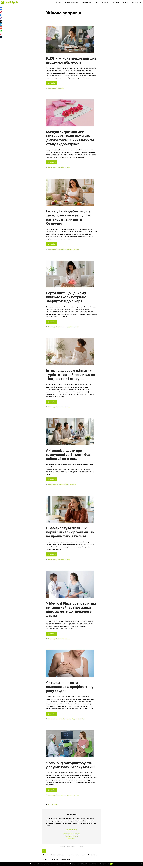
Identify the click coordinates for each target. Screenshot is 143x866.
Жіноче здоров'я (52, 88)
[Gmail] (1, 28)
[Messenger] (1, 15)
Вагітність (51, 484)
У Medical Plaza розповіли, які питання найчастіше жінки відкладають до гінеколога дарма (71, 609)
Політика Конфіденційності (71, 834)
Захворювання (87, 2)
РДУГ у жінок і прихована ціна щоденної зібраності (71, 60)
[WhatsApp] (1, 31)
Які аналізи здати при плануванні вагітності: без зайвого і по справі (68, 455)
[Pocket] (1, 34)
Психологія (105, 2)
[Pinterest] (1, 12)
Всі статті (116, 2)
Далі (56, 804)
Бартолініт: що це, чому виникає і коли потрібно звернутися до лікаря (66, 297)
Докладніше (52, 83)
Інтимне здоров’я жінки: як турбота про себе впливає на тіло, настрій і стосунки (70, 375)
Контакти (125, 2)
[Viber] (1, 18)
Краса (97, 2)
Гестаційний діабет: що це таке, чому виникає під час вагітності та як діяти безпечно (68, 217)
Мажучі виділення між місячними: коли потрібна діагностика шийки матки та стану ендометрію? (70, 138)
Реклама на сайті (136, 2)
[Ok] (141, 864)
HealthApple (11, 2)
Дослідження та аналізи (55, 719)
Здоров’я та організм (71, 2)
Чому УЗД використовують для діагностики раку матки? (70, 765)
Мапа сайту (71, 838)
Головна (59, 2)
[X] (1, 21)
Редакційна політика (71, 836)
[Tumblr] (1, 37)
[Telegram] (1, 24)
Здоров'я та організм (64, 167)
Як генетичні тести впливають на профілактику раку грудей (69, 687)
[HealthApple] (2, 2)
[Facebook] (1, 9)
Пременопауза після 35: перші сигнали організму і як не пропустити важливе (70, 532)
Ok (111, 863)
